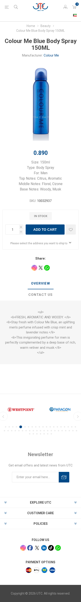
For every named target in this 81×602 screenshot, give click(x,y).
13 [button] (50, 427)
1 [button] (5, 427)
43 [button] (33, 434)
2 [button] (9, 427)
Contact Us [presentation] (40, 295)
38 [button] (65, 430)
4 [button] (16, 427)
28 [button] (29, 430)
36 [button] (58, 430)
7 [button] (28, 427)
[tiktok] (51, 548)
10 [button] (39, 427)
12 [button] (46, 427)
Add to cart (45, 229)
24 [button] (15, 430)
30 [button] (37, 430)
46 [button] (44, 434)
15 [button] (57, 427)
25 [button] (19, 430)
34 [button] (51, 430)
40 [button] (73, 430)
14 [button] (53, 427)
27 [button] (26, 430)
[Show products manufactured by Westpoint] (21, 409)
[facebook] (30, 548)
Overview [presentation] (40, 283)
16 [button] (61, 427)
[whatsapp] (58, 548)
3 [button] (13, 427)
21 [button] (4, 430)
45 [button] (40, 434)
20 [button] (75, 427)
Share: (40, 258)
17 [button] (64, 427)
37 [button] (62, 430)
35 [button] (55, 430)
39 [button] (69, 430)
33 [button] (47, 430)
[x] (37, 548)
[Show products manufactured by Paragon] (60, 409)
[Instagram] (23, 548)
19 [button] (71, 427)
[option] (21, 409)
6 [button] (25, 427)
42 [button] (29, 434)
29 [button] (33, 430)
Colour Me (51, 55)
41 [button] (76, 430)
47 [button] (47, 434)
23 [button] (11, 430)
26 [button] (22, 430)
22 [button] (8, 430)
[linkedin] (44, 548)
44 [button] (37, 434)
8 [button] (32, 427)
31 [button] (40, 430)
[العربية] (75, 15)
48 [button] (51, 434)
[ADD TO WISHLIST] (71, 229)
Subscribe (64, 477)
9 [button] (35, 427)
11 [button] (43, 427)
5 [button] (20, 426)
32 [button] (44, 430)
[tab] (40, 283)
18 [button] (68, 427)
